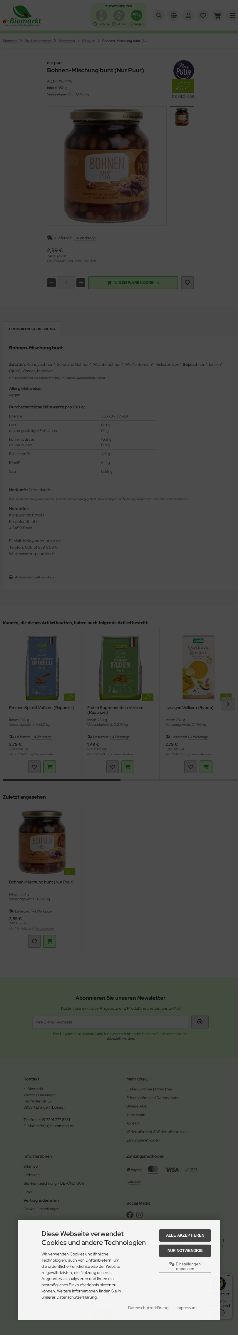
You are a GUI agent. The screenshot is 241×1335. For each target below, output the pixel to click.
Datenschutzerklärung (148, 1307)
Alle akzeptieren (185, 1235)
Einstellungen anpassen (188, 1266)
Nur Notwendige (185, 1250)
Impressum (187, 1307)
